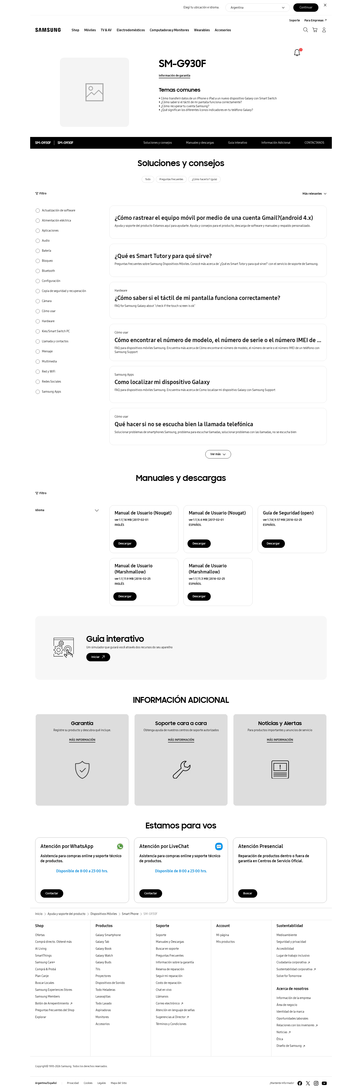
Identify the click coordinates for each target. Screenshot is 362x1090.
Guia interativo (237, 143)
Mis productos (225, 942)
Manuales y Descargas (170, 942)
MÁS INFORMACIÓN (82, 740)
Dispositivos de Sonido (110, 983)
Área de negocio (287, 1005)
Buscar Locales (44, 983)
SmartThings (43, 955)
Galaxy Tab (102, 942)
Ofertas (40, 935)
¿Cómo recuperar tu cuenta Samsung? (185, 106)
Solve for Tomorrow (289, 976)
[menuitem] (75, 30)
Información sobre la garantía (175, 962)
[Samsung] (48, 29)
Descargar (125, 543)
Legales (101, 1083)
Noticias (282, 1032)
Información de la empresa (294, 998)
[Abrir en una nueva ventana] (299, 1083)
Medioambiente (287, 935)
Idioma (39, 510)
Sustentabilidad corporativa (295, 969)
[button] (218, 222)
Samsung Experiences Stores (53, 990)
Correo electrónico (168, 1003)
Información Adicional (275, 143)
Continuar (306, 7)
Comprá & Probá (45, 969)
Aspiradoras (103, 1010)
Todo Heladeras (105, 990)
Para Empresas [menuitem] (313, 20)
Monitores (102, 1017)
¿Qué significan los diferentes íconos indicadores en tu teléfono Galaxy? (207, 110)
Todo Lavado (104, 1003)
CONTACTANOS (314, 143)
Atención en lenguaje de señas (175, 1010)
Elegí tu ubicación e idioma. (201, 7)
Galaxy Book (103, 949)
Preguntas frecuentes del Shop (54, 1010)
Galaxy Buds (103, 962)
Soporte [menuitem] (294, 20)
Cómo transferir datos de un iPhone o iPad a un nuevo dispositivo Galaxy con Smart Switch (219, 98)
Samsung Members (47, 996)
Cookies (88, 1083)
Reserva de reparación (170, 969)
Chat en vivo (164, 990)
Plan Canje (42, 976)
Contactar (51, 893)
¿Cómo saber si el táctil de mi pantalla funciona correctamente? (201, 102)
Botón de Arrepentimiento (52, 1003)
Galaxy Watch (104, 955)
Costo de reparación (168, 983)
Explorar (40, 1017)
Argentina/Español (46, 1083)
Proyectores (103, 976)
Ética (280, 1039)
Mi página (222, 935)
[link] (297, 52)
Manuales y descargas (200, 143)
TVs (98, 969)
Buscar (247, 893)
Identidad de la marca (290, 1011)
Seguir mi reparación (169, 976)
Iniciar (95, 657)
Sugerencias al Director (171, 1017)
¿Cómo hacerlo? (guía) (204, 179)
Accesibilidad (285, 949)
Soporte (161, 935)
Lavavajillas (103, 996)
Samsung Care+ (45, 962)
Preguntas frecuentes (171, 179)
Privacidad (73, 1083)
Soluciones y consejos (158, 143)
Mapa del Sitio (119, 1083)
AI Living (41, 949)
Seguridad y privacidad (291, 942)
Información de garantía (174, 75)
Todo (148, 179)
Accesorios (103, 1024)
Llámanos (162, 996)
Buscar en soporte (167, 949)
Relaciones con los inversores (296, 1025)
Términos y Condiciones (171, 1024)
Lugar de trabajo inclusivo (293, 955)
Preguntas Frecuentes (170, 955)
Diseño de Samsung (289, 1046)
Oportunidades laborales (292, 1018)
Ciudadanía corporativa (292, 962)
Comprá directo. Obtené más (53, 942)
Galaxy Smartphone (108, 935)
